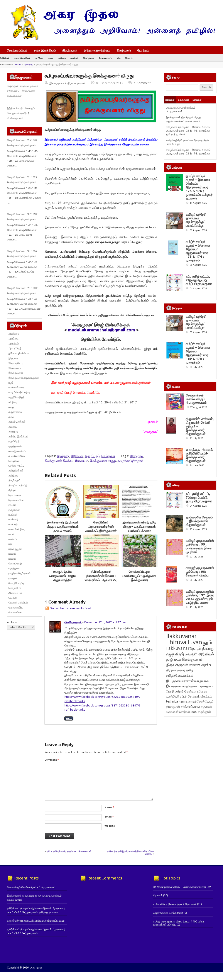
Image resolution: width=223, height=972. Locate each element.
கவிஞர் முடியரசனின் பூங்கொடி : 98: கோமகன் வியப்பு (200, 571)
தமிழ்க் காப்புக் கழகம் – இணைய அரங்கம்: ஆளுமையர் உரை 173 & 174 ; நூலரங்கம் (188, 151)
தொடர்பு (129, 58)
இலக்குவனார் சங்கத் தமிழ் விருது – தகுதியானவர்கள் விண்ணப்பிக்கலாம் (139, 527)
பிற (118, 58)
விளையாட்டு (15, 593)
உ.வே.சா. (202, 691)
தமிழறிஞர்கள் (16, 470)
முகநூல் (12, 578)
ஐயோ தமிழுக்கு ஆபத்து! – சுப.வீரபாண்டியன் (69, 851)
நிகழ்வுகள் (124, 50)
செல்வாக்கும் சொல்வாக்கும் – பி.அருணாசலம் (181, 109)
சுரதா (196, 707)
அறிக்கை (77, 456)
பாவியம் (74, 58)
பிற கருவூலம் (15, 549)
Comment (52, 759)
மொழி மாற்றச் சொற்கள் (181, 691)
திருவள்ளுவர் (175, 669)
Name (109, 807)
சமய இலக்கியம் (22, 58)
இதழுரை (13, 358)
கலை (11, 417)
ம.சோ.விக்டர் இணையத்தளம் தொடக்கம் (174, 904)
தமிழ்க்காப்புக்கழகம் (130, 461)
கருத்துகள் (183, 99)
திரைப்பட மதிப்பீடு (17, 485)
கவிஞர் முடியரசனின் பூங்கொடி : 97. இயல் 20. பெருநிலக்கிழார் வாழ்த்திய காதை (200, 597)
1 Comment (142, 83)
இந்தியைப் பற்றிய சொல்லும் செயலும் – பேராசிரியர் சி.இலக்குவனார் (21, 113)
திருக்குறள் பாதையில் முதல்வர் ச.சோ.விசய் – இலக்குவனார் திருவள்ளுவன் (22, 91)
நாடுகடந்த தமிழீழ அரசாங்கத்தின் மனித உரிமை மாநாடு (130, 852)
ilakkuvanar (177, 648)
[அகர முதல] (111, 38)
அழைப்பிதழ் (92, 456)
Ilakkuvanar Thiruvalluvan (184, 639)
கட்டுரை (39, 58)
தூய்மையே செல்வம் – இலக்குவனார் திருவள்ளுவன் (199, 520)
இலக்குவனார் (15, 373)
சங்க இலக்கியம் (45, 50)
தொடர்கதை (14, 495)
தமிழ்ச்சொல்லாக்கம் (179, 675)
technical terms (177, 701)
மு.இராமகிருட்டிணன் (19, 573)
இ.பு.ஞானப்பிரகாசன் (180, 681)
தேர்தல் (12, 490)
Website (110, 825)
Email (109, 816)
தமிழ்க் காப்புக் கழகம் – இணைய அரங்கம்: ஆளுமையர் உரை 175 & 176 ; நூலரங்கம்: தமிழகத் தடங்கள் (188, 130)
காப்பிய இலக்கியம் (18, 436)
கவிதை (62, 58)
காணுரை (13, 431)
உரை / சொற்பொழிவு (19, 392)
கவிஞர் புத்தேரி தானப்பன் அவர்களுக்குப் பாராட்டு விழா (196, 220)
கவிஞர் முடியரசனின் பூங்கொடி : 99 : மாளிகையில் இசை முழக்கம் (200, 546)
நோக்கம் (143, 50)
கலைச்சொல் (196, 701)
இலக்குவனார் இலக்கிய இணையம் (66, 461)
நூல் (207, 642)
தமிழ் (189, 670)
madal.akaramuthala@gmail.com (101, 329)
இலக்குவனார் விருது (103, 461)
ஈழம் (11, 382)
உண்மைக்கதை (16, 387)
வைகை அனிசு (200, 664)
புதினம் (12, 553)
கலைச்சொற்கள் (16, 421)
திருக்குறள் (69, 50)
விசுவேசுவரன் (73, 622)
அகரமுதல (136, 456)
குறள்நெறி (14, 441)
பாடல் (11, 534)
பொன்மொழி (15, 563)
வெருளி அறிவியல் (18, 602)
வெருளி (12, 598)
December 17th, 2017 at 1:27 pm (105, 622)
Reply (69, 718)
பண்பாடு (13, 524)
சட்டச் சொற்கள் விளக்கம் (196, 696)
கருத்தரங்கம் (15, 412)
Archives (12, 622)
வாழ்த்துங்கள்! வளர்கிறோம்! (168, 913)
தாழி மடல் (173, 659)
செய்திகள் (88, 58)
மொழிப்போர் (14, 588)
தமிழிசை (13, 475)
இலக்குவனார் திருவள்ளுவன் (67, 83)
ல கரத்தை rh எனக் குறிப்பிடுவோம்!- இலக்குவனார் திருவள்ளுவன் (199, 455)
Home (18, 64)
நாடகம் (12, 505)
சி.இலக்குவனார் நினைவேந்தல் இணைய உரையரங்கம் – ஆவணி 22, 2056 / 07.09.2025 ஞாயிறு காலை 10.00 (101, 580)
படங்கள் (12, 514)
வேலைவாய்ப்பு (106, 58)
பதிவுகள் (170, 99)
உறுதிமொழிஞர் (16, 397)
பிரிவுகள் (197, 99)
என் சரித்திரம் (184, 707)
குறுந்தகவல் (15, 446)
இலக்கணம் (14, 368)
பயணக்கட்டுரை (16, 529)
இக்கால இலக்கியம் (97, 50)
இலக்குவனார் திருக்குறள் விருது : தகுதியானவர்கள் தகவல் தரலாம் (63, 527)
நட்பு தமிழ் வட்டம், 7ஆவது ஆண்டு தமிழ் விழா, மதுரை (199, 280)
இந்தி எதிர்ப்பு (15, 363)
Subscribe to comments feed (70, 608)
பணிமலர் (13, 519)
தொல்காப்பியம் (17, 50)
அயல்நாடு (28, 64)
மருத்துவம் (14, 568)
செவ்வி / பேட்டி (16, 466)
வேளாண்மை (15, 612)
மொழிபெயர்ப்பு (16, 583)
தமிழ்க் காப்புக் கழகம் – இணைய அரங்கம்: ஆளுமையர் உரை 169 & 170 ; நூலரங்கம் (198, 353)
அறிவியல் (4, 58)
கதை (50, 58)
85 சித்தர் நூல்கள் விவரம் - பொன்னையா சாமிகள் (179, 887)
